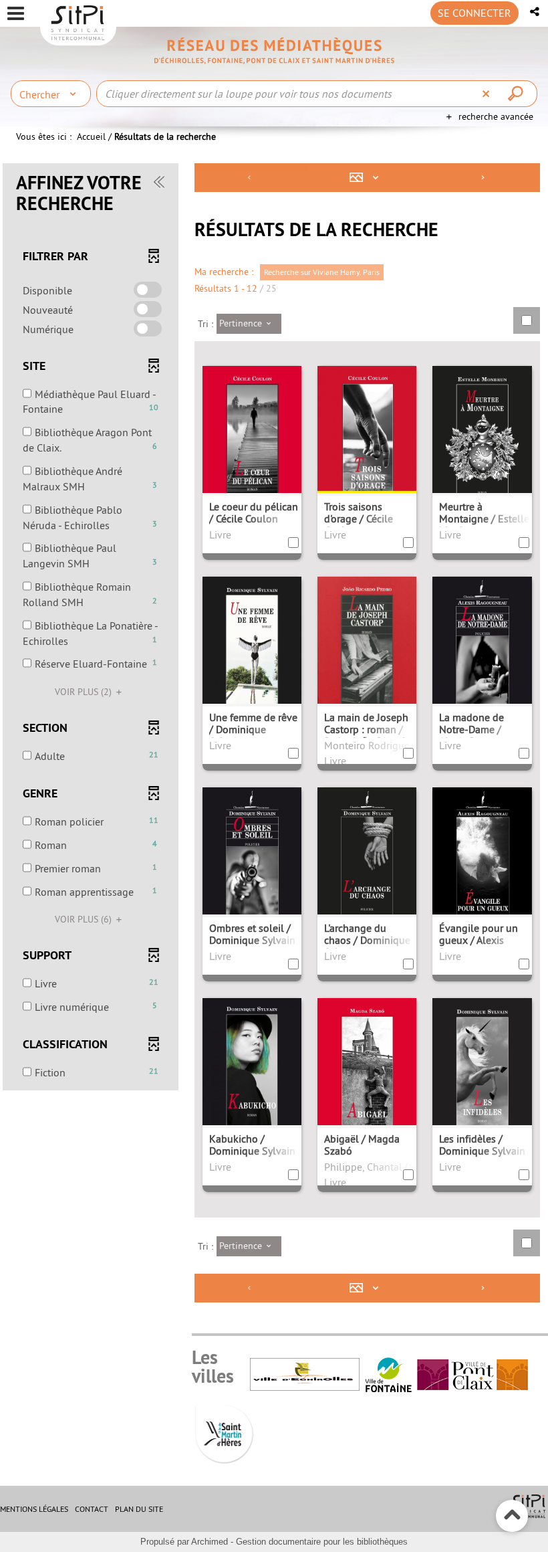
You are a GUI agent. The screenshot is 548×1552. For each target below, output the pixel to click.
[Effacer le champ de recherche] (487, 93)
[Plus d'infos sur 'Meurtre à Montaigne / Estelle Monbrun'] (481, 446)
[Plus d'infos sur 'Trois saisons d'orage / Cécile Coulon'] (366, 445)
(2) (84, 692)
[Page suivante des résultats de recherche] (483, 177)
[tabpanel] (274, 734)
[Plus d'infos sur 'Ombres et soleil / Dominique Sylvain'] (251, 864)
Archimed (209, 1542)
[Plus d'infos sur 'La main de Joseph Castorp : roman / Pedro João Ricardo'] (366, 658)
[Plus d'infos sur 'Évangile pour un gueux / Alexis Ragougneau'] (481, 864)
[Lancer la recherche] (517, 93)
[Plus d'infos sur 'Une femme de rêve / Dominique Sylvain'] (251, 657)
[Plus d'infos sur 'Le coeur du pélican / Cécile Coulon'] (251, 446)
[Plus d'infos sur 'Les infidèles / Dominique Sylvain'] (481, 1078)
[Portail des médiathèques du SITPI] (274, 50)
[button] (535, 11)
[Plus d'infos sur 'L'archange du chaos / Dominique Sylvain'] (366, 864)
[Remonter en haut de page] (512, 1516)
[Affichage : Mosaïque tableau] (367, 177)
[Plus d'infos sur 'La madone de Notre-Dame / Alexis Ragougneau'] (481, 654)
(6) (84, 919)
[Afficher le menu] (16, 13)
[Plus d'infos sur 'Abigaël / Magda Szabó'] (366, 1078)
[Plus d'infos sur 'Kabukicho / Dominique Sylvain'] (251, 1076)
